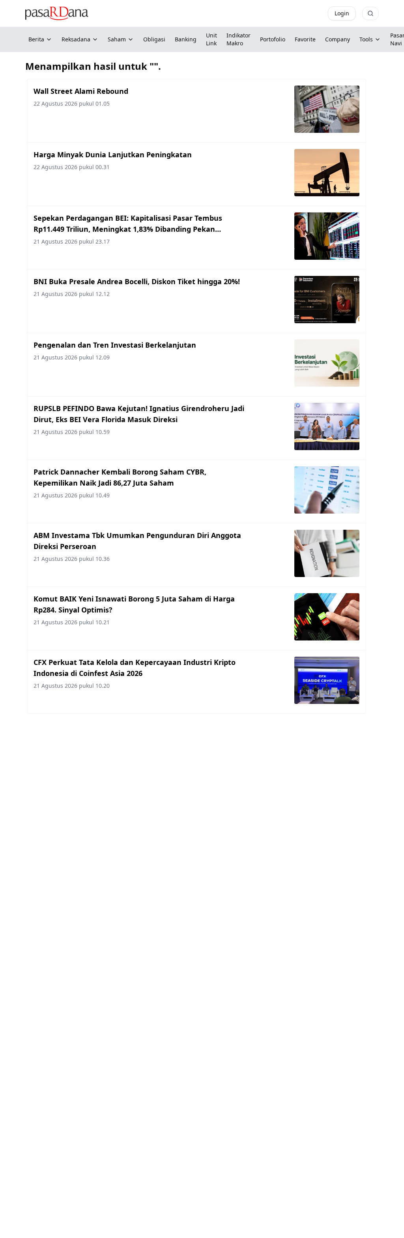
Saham (117, 39)
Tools (366, 39)
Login (342, 13)
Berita (36, 39)
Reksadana (76, 39)
